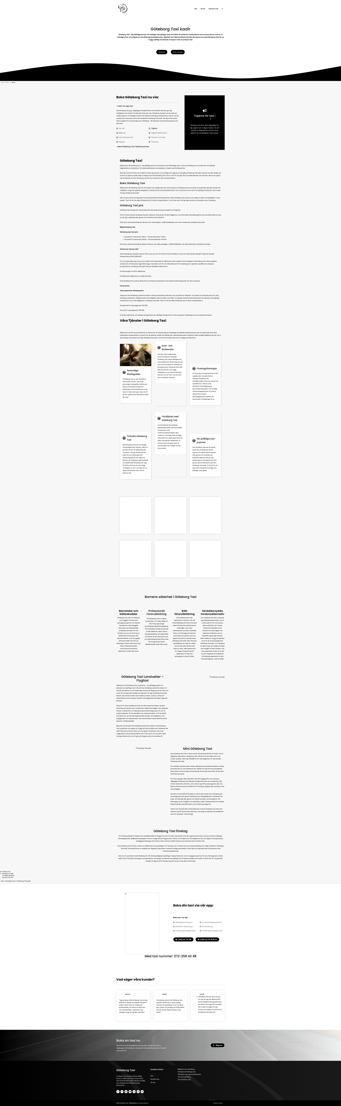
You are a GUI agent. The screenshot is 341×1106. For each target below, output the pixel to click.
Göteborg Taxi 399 (7, 877)
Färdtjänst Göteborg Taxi (187, 1072)
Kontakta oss (213, 9)
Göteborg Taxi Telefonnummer (135, 146)
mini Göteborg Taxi (189, 769)
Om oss (203, 9)
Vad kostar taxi (126, 249)
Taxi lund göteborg (184, 1077)
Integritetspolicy (218, 1103)
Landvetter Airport (152, 706)
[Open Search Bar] (222, 9)
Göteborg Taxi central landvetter (189, 1074)
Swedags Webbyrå (143, 1103)
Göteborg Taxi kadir (7, 873)
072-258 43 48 (185, 956)
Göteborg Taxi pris (141, 215)
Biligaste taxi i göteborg (186, 1069)
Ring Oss (162, 52)
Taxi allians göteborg (8, 875)
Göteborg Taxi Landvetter (136, 685)
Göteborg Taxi (136, 188)
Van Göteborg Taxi (184, 1079)
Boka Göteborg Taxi (178, 198)
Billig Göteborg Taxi (127, 227)
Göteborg (191, 165)
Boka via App (177, 52)
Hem (195, 9)
